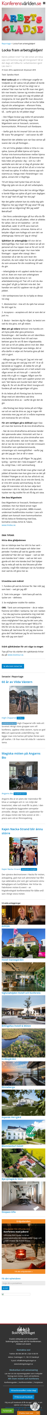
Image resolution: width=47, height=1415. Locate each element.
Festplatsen (38, 1382)
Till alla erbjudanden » (23, 1271)
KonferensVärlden (25, 1382)
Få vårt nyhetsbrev (11, 1278)
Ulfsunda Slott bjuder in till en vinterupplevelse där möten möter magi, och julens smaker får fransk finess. (23, 1238)
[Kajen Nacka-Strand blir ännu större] (23, 851)
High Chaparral (9, 717)
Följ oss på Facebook (24, 1397)
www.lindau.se (8, 525)
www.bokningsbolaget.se (23, 1364)
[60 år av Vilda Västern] (23, 700)
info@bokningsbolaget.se (26, 1360)
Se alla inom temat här (12, 666)
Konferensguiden (10, 1382)
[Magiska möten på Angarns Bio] (23, 775)
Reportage (6, 43)
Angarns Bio (7, 793)
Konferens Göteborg (26, 1410)
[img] (23, 1246)
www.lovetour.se (15, 654)
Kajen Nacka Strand (11, 869)
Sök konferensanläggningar (14, 1408)
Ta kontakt (7, 1411)
